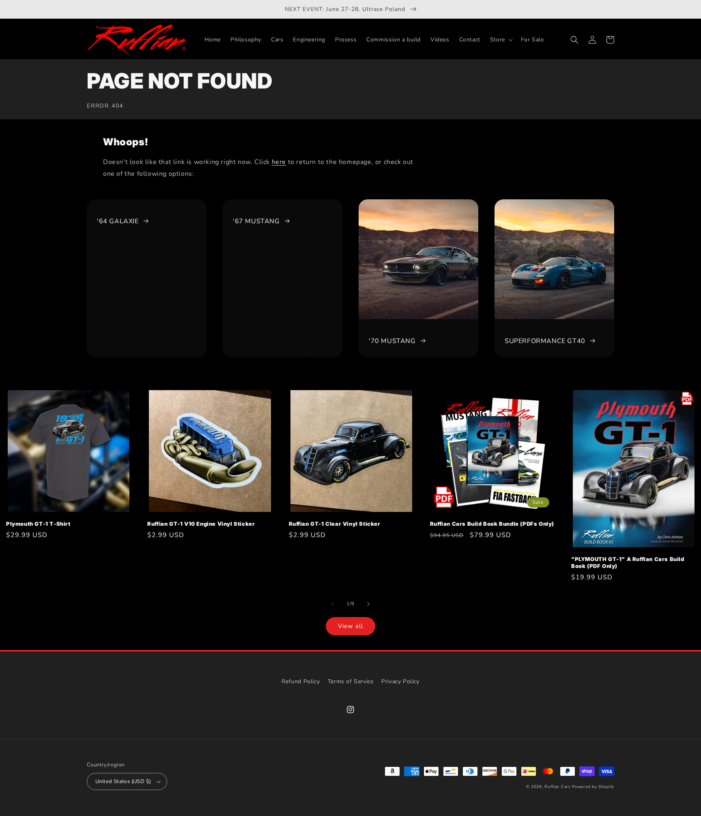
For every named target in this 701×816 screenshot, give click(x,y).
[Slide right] (368, 604)
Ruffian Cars (557, 787)
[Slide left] (333, 604)
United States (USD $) (123, 781)
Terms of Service (351, 681)
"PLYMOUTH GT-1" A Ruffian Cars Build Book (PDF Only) (627, 562)
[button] (500, 39)
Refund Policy (301, 681)
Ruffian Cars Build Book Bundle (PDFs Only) (492, 523)
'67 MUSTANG (256, 221)
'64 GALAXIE (118, 221)
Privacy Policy (400, 681)
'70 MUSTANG (392, 341)
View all (350, 626)
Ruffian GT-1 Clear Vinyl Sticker (335, 523)
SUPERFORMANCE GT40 (545, 341)
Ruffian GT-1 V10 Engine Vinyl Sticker (201, 523)
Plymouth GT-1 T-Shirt (38, 523)
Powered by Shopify (593, 787)
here (279, 162)
